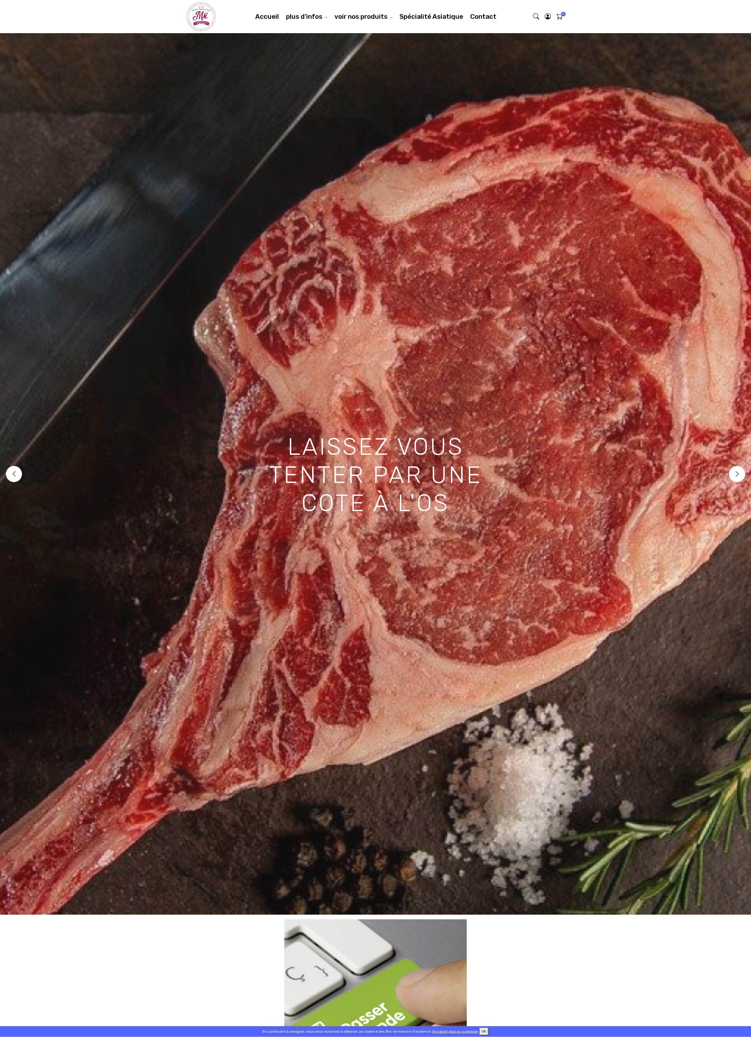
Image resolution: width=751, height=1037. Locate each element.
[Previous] (14, 474)
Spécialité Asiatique (431, 17)
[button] (548, 16)
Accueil (267, 17)
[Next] (737, 474)
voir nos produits (361, 17)
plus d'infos (304, 17)
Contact (483, 17)
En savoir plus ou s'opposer (455, 1031)
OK (484, 1031)
